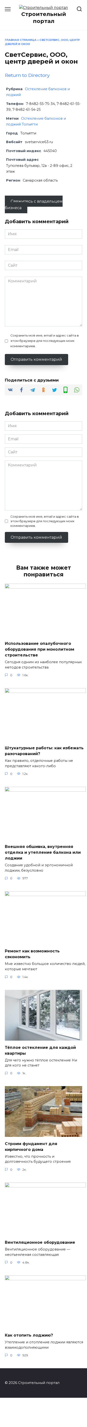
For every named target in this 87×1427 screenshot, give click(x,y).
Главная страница (20, 40)
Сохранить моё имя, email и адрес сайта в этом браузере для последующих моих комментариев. (44, 341)
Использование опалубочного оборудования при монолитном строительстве (39, 649)
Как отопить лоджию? (29, 1335)
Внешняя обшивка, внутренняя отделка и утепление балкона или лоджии (43, 852)
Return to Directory (27, 75)
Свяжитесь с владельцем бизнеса (34, 204)
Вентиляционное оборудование (40, 1242)
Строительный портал (43, 17)
